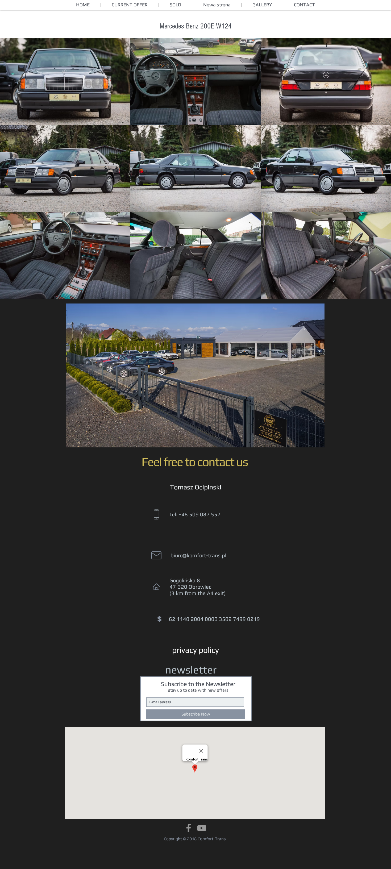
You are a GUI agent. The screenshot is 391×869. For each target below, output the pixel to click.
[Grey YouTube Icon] (201, 828)
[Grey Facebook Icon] (188, 828)
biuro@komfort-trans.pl (198, 555)
